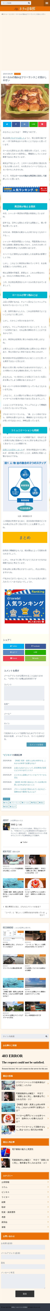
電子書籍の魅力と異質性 (22, 1149)
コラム (4, 1187)
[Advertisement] (25, 43)
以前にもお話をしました (13, 449)
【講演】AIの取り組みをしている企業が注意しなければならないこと (30, 783)
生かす (14, 807)
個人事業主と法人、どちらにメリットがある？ (24, 907)
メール (7, 713)
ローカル (26, 803)
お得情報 (5, 1182)
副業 (3, 1202)
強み (42, 803)
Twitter (25, 842)
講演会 (4, 1222)
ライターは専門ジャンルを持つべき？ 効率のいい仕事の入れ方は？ (30, 1118)
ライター (5, 1197)
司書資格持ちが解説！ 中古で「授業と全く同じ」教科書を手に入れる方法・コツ (30, 1096)
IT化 (6, 803)
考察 (3, 1217)
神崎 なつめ (16, 824)
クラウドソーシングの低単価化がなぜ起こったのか (30, 1083)
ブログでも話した (17, 138)
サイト (7, 723)
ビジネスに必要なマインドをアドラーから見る (30, 776)
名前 (6, 704)
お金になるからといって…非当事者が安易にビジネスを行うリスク (30, 769)
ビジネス (8, 755)
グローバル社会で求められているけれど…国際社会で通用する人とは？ (30, 790)
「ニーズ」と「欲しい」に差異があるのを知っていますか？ (25, 913)
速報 (3, 1227)
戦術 (6, 807)
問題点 (35, 803)
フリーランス (15, 803)
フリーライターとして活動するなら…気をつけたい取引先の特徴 (30, 1128)
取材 (3, 1207)
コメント (8, 684)
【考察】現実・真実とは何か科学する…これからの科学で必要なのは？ (30, 762)
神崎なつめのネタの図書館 (19, 1307)
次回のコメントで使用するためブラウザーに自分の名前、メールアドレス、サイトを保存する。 (24, 736)
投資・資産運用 (8, 1212)
